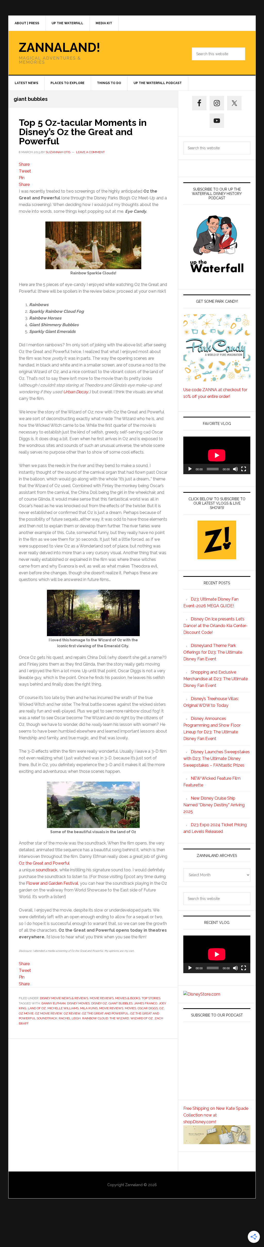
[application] (216, 455)
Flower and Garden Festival (52, 883)
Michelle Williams (63, 1008)
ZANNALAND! (59, 47)
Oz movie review (48, 1013)
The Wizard (119, 1018)
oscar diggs (148, 1008)
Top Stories (151, 998)
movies (130, 1008)
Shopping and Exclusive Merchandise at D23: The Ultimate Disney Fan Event (215, 679)
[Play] (190, 469)
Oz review (72, 1013)
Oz (161, 1008)
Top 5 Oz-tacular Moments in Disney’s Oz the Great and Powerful (83, 131)
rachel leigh (70, 1018)
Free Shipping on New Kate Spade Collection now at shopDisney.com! (215, 1115)
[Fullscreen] (243, 469)
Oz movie (26, 1013)
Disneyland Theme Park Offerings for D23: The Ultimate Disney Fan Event (212, 652)
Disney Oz (99, 1003)
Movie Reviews (102, 998)
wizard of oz (141, 1018)
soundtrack (46, 869)
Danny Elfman (53, 1003)
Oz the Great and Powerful (44, 863)
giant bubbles (121, 1003)
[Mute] (235, 469)
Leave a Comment (90, 152)
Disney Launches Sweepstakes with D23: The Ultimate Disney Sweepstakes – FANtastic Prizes (216, 758)
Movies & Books (127, 998)
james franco (145, 1003)
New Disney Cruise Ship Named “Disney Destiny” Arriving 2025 (214, 805)
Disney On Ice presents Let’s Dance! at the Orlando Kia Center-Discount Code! (215, 626)
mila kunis (89, 1008)
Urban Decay (75, 391)
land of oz (37, 1008)
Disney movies (78, 1003)
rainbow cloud (95, 1018)
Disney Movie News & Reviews (64, 998)
